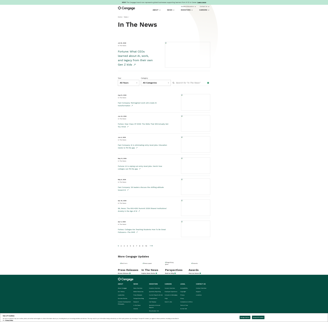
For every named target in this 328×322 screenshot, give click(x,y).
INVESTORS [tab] (186, 10)
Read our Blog (169, 273)
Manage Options (245, 317)
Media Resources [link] (138, 291)
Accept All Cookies (258, 317)
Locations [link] (199, 295)
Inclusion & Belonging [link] (171, 295)
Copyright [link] (183, 291)
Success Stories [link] (122, 298)
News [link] (126, 17)
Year (119, 78)
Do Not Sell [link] (183, 308)
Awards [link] (135, 308)
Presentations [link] (153, 298)
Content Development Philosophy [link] (124, 303)
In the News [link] (137, 305)
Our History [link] (121, 291)
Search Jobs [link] (168, 302)
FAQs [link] (166, 298)
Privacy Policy (9, 320)
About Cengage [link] (122, 288)
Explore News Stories (148, 273)
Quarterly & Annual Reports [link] (154, 306)
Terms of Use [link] (184, 305)
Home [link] (120, 17)
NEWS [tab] (169, 10)
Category (144, 78)
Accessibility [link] (184, 288)
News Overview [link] (137, 288)
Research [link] (136, 302)
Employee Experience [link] (171, 291)
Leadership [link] (121, 295)
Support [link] (198, 291)
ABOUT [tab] (155, 10)
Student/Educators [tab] (187, 6)
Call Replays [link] (152, 302)
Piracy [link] (182, 298)
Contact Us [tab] (203, 6)
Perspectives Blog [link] (138, 298)
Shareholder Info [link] (154, 311)
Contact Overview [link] (201, 288)
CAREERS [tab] (203, 10)
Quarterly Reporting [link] (155, 291)
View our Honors (194, 273)
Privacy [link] (182, 295)
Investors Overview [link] (154, 288)
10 (146, 246)
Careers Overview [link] (170, 288)
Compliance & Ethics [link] (186, 302)
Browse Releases (123, 273)
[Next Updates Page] (151, 246)
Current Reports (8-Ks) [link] (156, 295)
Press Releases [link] (137, 295)
